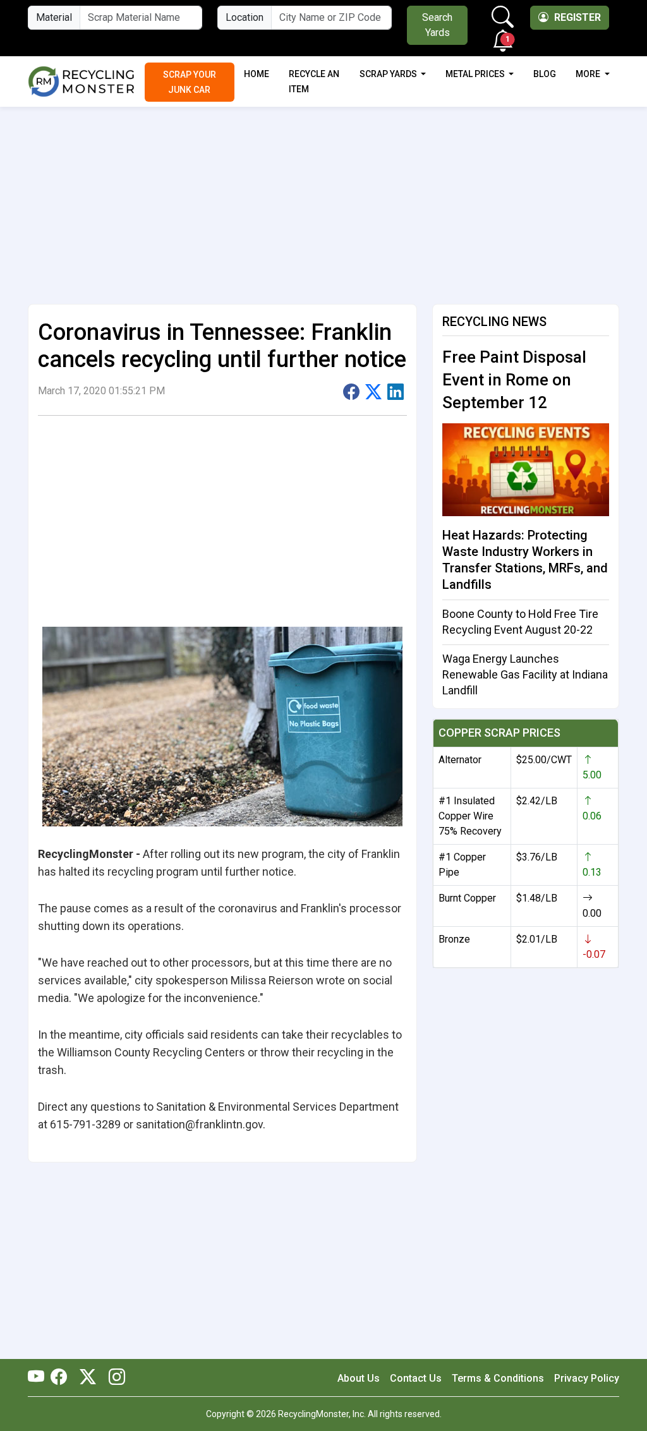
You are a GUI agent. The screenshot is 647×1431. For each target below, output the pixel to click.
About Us (358, 1378)
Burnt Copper (467, 898)
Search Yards (437, 25)
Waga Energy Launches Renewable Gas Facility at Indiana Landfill (525, 674)
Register (576, 17)
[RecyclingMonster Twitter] (87, 1377)
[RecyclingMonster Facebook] (62, 1377)
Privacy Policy (586, 1378)
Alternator (459, 760)
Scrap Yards (389, 74)
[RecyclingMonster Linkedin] (113, 1377)
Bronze (454, 939)
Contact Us (416, 1378)
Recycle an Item (314, 81)
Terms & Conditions (498, 1378)
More (589, 74)
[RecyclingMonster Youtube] (39, 1377)
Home (256, 74)
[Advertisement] (323, 200)
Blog (544, 74)
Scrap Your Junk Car (189, 82)
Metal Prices (476, 74)
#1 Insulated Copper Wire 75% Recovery (470, 816)
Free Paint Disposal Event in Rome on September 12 (514, 379)
